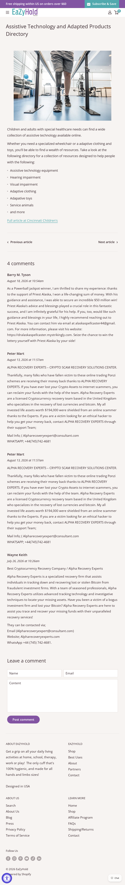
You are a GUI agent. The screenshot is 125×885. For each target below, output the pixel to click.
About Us (12, 811)
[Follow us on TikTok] (33, 858)
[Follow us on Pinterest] (20, 858)
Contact (73, 775)
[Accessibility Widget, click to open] (7, 878)
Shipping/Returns (81, 829)
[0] (116, 12)
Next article (106, 242)
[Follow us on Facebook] (8, 858)
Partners (74, 769)
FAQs (72, 823)
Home (72, 805)
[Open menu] (7, 12)
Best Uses (75, 757)
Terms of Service (18, 835)
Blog (9, 817)
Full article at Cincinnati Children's (32, 220)
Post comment (23, 719)
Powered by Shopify (18, 874)
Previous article (21, 242)
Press (10, 823)
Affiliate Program (80, 817)
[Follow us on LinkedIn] (39, 858)
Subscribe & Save (104, 4)
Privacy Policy (15, 829)
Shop (72, 751)
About (72, 763)
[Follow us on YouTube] (26, 858)
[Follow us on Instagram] (14, 858)
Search (11, 805)
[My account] (109, 12)
